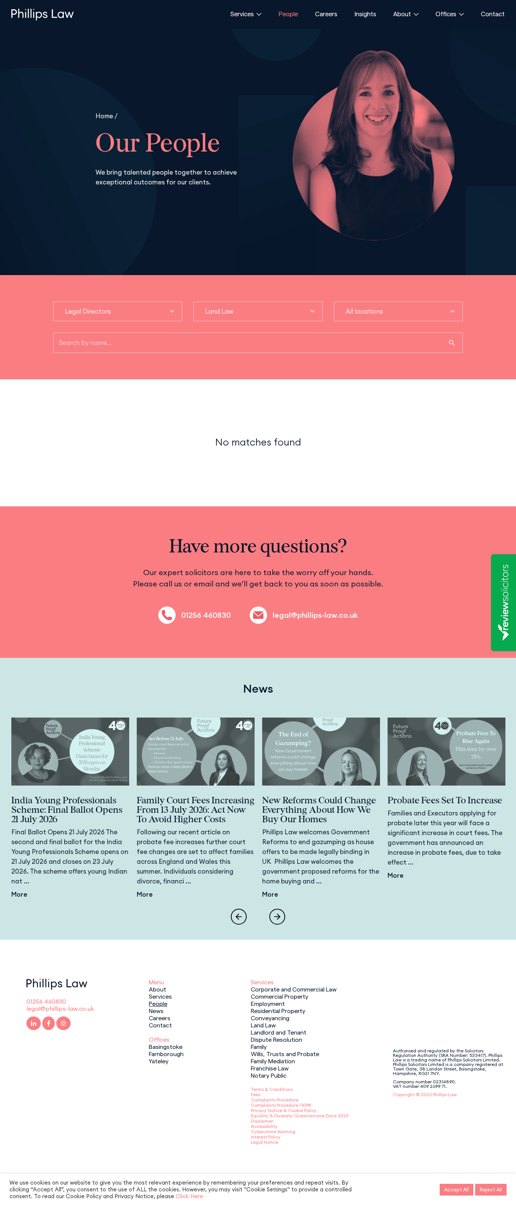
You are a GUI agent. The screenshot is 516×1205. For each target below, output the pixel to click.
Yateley (158, 1060)
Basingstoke (165, 1046)
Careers (326, 13)
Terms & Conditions (272, 1089)
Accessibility (264, 1126)
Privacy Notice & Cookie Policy (284, 1110)
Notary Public (269, 1075)
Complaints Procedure (274, 1100)
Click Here (189, 1196)
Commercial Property (279, 996)
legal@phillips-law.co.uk (315, 615)
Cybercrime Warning (273, 1131)
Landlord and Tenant (278, 1032)
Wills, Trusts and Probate (285, 1053)
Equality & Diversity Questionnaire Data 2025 (299, 1115)
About (402, 13)
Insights (365, 13)
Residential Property (278, 1010)
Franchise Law (270, 1068)
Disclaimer (262, 1121)
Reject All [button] (491, 1189)
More (19, 894)
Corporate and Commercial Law (294, 989)
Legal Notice (264, 1142)
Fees (255, 1094)
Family (259, 1046)
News (156, 1010)
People (288, 13)
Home (104, 116)
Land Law (263, 1025)
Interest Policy (266, 1137)
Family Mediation (273, 1060)
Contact (493, 13)
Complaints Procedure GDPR (281, 1105)
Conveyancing (270, 1017)
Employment (268, 1003)
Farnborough (166, 1053)
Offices (446, 13)
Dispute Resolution (276, 1039)
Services (242, 13)
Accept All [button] (456, 1189)
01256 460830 (206, 615)
